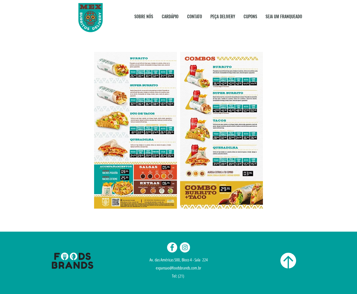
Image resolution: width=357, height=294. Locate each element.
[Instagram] (185, 247)
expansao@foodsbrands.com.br (178, 268)
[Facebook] (172, 247)
